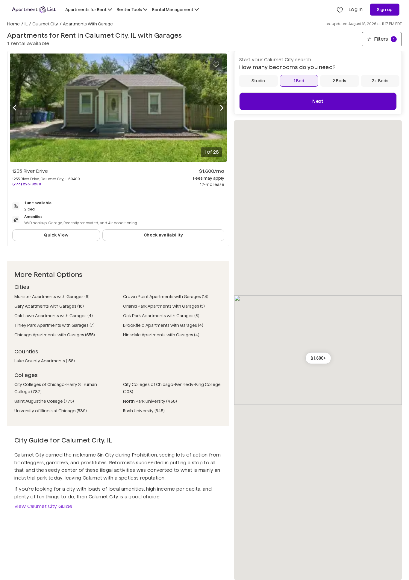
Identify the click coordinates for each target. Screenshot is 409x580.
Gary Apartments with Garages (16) (49, 306)
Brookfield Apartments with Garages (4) (163, 325)
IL (26, 24)
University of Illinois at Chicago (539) (50, 410)
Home (13, 24)
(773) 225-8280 (26, 184)
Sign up (385, 9)
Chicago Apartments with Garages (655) (54, 334)
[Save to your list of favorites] (216, 64)
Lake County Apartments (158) (44, 360)
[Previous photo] (14, 108)
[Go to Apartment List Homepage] (34, 9)
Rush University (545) (144, 410)
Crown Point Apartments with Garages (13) (165, 296)
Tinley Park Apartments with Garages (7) (54, 325)
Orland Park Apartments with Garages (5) (164, 306)
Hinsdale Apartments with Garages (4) (161, 334)
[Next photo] (222, 108)
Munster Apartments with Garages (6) (52, 296)
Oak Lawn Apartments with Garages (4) (53, 315)
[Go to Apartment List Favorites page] (340, 9)
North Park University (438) (150, 401)
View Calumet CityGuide (43, 506)
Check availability (163, 235)
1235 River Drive (30, 171)
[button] (318, 358)
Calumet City (45, 24)
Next (317, 101)
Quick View (56, 235)
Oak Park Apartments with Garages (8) (161, 315)
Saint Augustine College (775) (44, 401)
